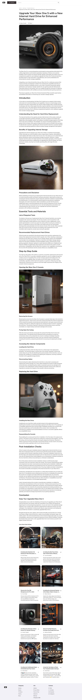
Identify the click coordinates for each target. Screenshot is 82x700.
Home (20, 8)
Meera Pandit (23, 23)
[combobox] (38, 2)
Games (24, 8)
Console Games (30, 8)
